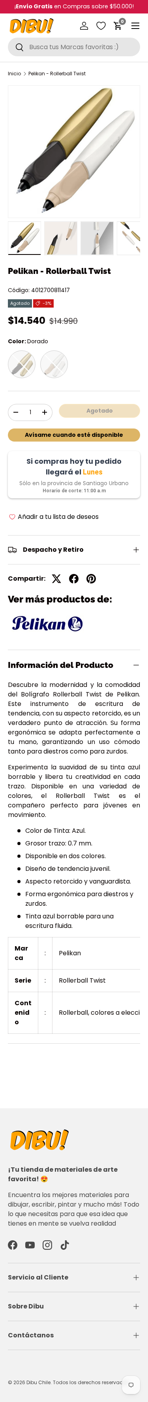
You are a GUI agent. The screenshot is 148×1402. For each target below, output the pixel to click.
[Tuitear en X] (56, 578)
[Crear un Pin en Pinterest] (91, 578)
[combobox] (74, 47)
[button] (118, 25)
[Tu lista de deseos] (101, 25)
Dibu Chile (38, 1382)
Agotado (99, 411)
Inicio (14, 73)
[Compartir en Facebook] (73, 578)
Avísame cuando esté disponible (74, 435)
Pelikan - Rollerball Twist (57, 73)
